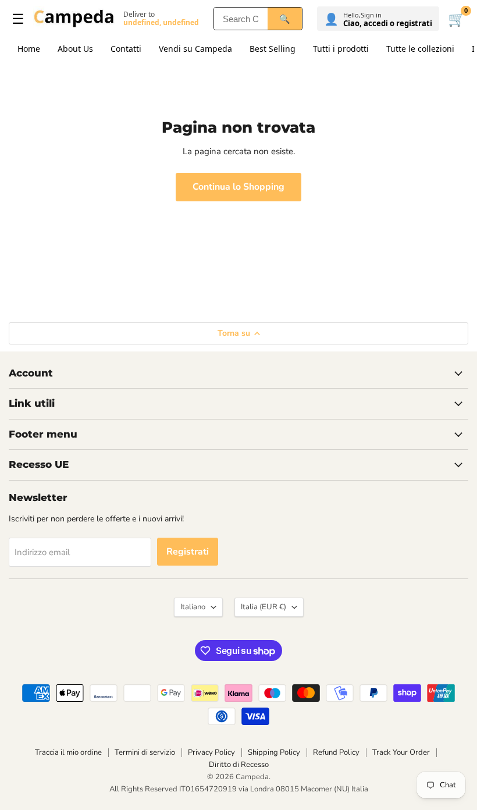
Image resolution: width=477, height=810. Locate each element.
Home (28, 48)
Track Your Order (401, 752)
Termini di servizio (145, 752)
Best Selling (273, 48)
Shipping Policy (274, 752)
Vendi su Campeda (195, 48)
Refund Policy (336, 752)
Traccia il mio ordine (68, 752)
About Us (75, 48)
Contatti (126, 48)
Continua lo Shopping (238, 186)
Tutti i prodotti (341, 48)
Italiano (192, 607)
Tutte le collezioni (420, 48)
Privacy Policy (211, 752)
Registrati (187, 551)
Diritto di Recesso (239, 764)
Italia (263, 607)
